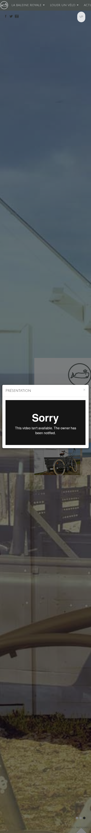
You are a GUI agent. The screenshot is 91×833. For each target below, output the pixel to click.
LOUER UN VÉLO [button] (63, 5)
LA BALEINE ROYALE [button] (27, 5)
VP (81, 16)
